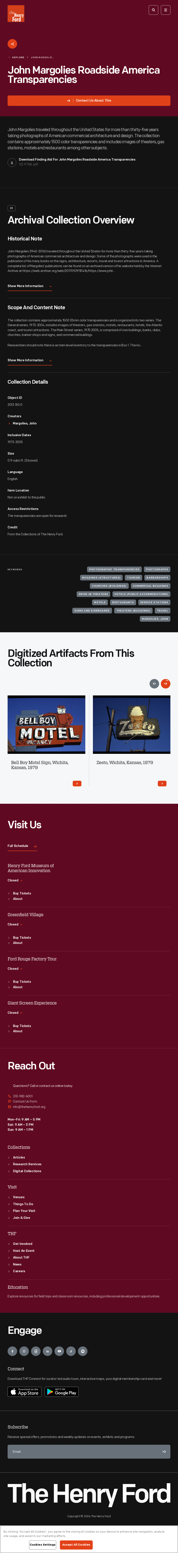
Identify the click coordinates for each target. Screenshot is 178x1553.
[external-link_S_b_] (89, 1101)
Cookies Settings (43, 1544)
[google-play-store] (62, 1392)
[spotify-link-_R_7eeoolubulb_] (82, 1351)
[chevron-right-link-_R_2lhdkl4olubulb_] (77, 783)
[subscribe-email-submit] (163, 1452)
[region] (89, 1539)
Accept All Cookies (76, 1544)
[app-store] (24, 1392)
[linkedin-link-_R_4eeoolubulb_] (47, 1351)
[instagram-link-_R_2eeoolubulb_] (24, 1351)
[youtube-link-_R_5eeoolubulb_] (59, 1351)
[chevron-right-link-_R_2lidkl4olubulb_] (162, 783)
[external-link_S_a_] (89, 1096)
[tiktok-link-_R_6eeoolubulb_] (71, 1351)
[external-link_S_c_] (89, 1107)
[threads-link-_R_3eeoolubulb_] (36, 1351)
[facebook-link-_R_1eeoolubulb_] (12, 1351)
